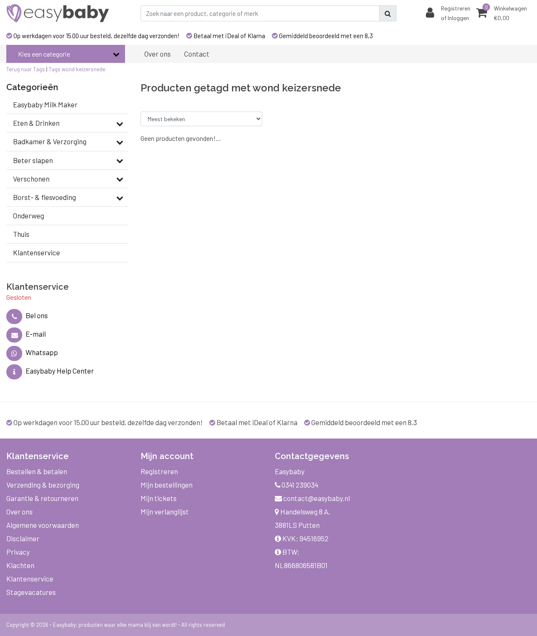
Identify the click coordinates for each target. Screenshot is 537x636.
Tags (54, 69)
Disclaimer (22, 538)
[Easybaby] (57, 13)
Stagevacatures (31, 592)
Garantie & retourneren (42, 498)
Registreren (159, 471)
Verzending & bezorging (42, 484)
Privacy (18, 552)
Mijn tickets (159, 498)
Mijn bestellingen (167, 484)
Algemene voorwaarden (42, 525)
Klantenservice (29, 578)
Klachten (20, 565)
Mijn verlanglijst (165, 511)
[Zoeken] (388, 13)
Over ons (19, 511)
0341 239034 (299, 484)
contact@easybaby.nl (316, 498)
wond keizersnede (83, 69)
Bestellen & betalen (36, 471)
